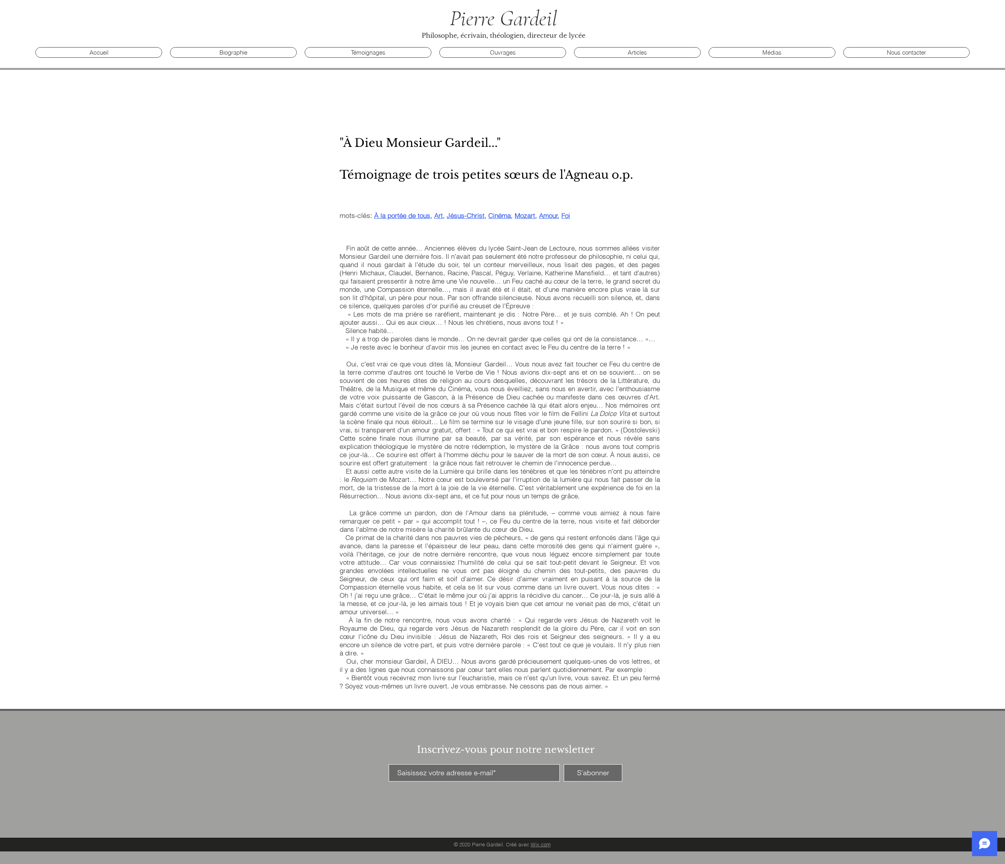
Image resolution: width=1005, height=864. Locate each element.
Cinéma (499, 215)
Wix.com (541, 844)
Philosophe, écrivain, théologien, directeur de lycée (503, 35)
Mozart (525, 215)
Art (438, 215)
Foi (565, 215)
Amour (548, 215)
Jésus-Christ (465, 215)
